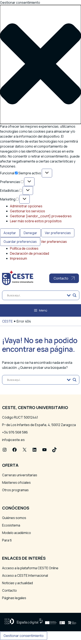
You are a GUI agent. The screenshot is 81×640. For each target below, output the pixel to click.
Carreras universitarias (19, 475)
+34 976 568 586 (15, 432)
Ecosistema (11, 525)
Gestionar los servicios (27, 211)
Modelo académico (16, 532)
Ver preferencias (58, 233)
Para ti (7, 540)
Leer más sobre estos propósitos (36, 221)
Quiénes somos (14, 517)
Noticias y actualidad (17, 583)
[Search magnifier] (74, 295)
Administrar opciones (26, 206)
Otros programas (15, 490)
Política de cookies (24, 248)
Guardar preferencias (20, 241)
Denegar (30, 233)
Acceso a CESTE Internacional (25, 575)
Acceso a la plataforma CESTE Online (30, 568)
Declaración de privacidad (29, 253)
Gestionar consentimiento (24, 635)
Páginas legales (14, 598)
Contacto (9, 590)
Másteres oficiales (16, 482)
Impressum (18, 258)
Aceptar (10, 233)
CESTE (7, 321)
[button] (40, 64)
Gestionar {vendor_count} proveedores (41, 216)
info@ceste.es (13, 439)
